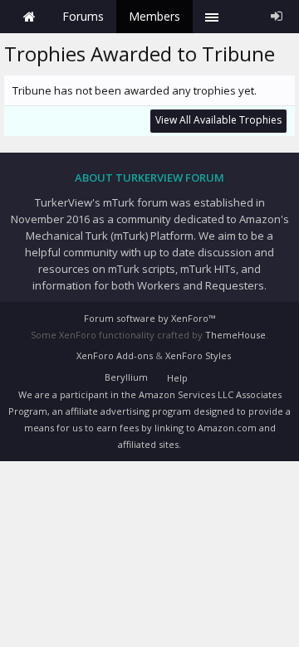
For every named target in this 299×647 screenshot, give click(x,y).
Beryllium (126, 377)
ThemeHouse (235, 334)
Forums (83, 16)
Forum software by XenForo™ (149, 318)
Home (29, 16)
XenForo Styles (198, 355)
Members (154, 16)
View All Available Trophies (218, 120)
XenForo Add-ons (114, 355)
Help (177, 378)
